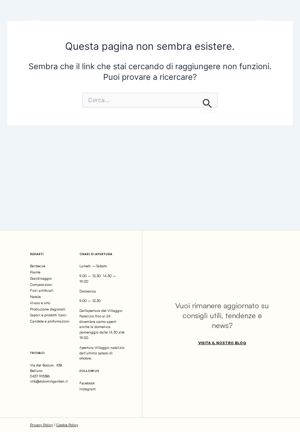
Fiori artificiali (41, 290)
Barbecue (37, 266)
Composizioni (41, 284)
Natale (35, 296)
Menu (35, 21)
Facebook (87, 383)
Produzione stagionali (47, 309)
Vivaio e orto (40, 303)
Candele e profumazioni (50, 321)
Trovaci (263, 21)
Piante (35, 272)
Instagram (87, 389)
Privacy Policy (41, 424)
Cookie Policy (67, 424)
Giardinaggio (41, 278)
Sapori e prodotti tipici (48, 315)
